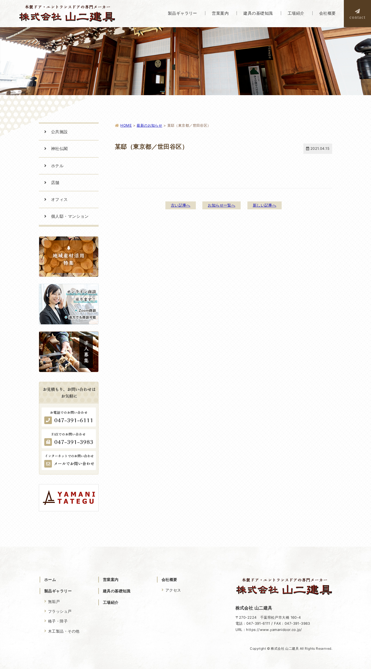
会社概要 (169, 579)
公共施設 (59, 131)
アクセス (173, 590)
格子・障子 (58, 621)
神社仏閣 (59, 148)
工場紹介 (111, 602)
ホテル (57, 165)
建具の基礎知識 (116, 591)
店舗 (55, 182)
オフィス (59, 199)
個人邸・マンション (70, 216)
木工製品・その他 (63, 631)
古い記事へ (180, 205)
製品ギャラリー (58, 591)
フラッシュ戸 (60, 611)
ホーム (50, 579)
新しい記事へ (264, 205)
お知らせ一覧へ (221, 205)
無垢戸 (54, 601)
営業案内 (111, 579)
